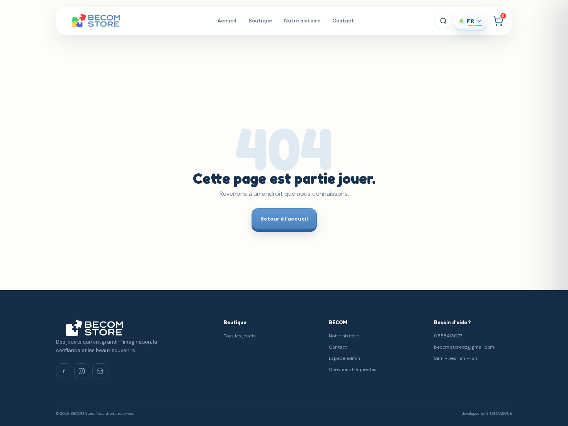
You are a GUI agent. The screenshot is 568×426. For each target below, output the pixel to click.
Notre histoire (302, 20)
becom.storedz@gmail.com (464, 347)
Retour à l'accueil (284, 218)
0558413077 (448, 336)
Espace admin (344, 358)
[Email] (99, 370)
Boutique (260, 20)
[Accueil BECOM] (105, 21)
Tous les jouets (240, 336)
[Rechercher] (443, 21)
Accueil (227, 20)
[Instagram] (81, 370)
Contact (343, 20)
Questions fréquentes (352, 369)
